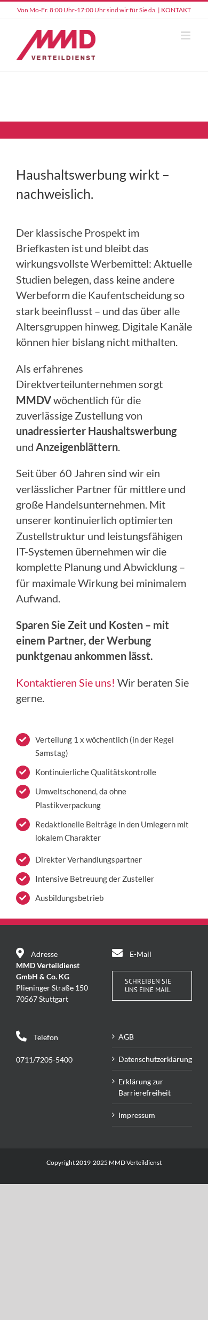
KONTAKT (176, 10)
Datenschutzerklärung (152, 1059)
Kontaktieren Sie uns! (65, 683)
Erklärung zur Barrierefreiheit (144, 1087)
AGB (126, 1036)
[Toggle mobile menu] (186, 35)
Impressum (136, 1115)
